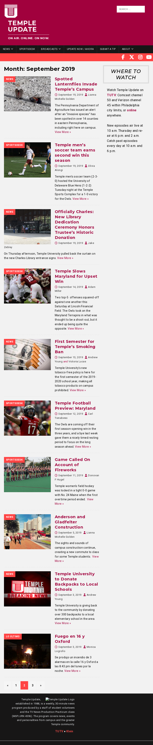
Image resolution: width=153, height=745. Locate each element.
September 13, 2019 (70, 357)
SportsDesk (27, 49)
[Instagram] (140, 57)
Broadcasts (49, 49)
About (126, 49)
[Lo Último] (27, 651)
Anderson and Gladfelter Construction (70, 522)
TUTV (111, 95)
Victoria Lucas (77, 361)
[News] (27, 93)
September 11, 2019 (70, 475)
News (6, 49)
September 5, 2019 (69, 532)
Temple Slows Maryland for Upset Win (76, 276)
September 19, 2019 (70, 94)
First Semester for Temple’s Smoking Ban (75, 346)
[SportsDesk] (27, 159)
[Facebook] (123, 57)
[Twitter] (132, 57)
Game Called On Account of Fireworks (72, 464)
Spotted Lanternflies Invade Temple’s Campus (76, 84)
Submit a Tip (108, 49)
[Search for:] (131, 9)
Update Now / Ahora (80, 49)
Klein (69, 731)
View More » (63, 132)
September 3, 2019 (69, 594)
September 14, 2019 (70, 286)
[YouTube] (149, 57)
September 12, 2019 (70, 413)
